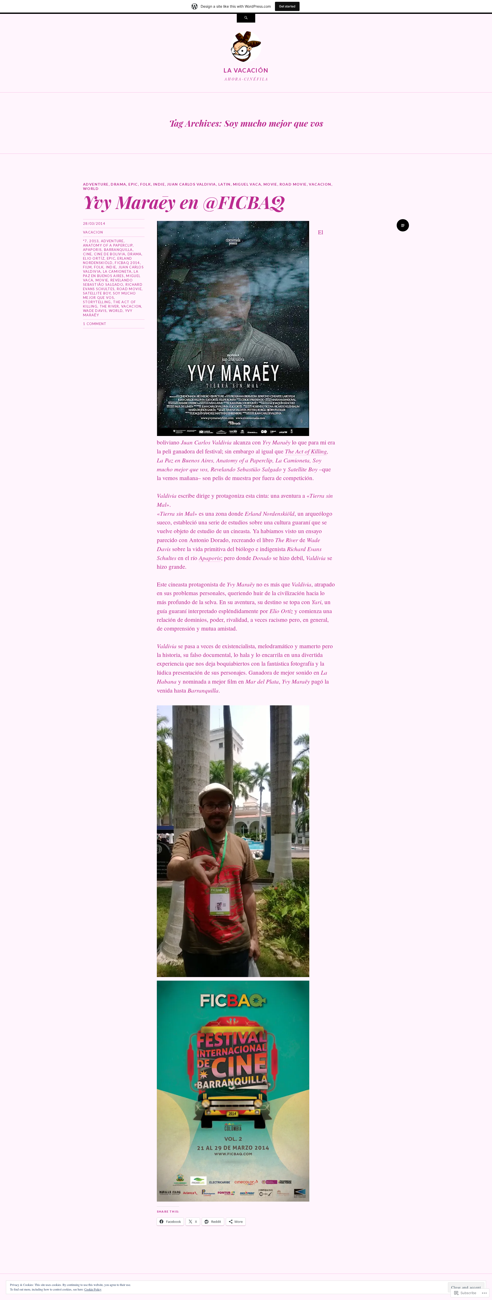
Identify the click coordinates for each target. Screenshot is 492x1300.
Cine (87, 254)
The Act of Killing (306, 451)
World (91, 188)
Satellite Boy (97, 293)
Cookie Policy (92, 1289)
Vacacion (320, 184)
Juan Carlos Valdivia (191, 184)
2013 (94, 241)
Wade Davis (95, 311)
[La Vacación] (246, 48)
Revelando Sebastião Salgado (108, 282)
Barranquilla (118, 250)
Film (87, 267)
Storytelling (97, 302)
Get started (287, 6)
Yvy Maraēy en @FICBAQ (184, 201)
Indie (159, 184)
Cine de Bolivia (110, 254)
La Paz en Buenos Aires (110, 273)
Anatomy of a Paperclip (108, 245)
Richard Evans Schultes (112, 286)
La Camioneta (117, 271)
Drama (118, 184)
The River (109, 306)
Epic (133, 184)
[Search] (246, 18)
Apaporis (92, 250)
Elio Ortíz (94, 258)
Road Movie (293, 184)
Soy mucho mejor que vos (109, 295)
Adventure (96, 184)
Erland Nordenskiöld (107, 260)
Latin (224, 184)
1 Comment (95, 324)
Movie (270, 184)
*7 (85, 241)
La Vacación (246, 70)
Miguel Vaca (247, 184)
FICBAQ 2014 (127, 263)
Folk (145, 184)
